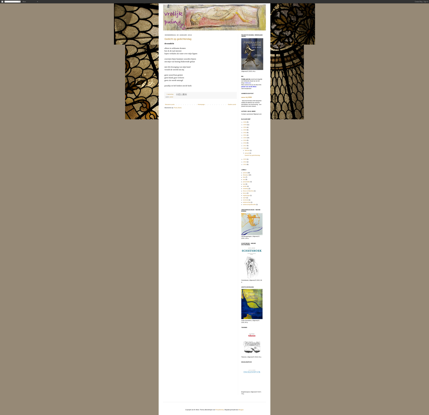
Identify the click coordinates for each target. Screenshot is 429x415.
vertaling (245, 188)
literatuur (245, 175)
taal (244, 184)
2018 (245, 143)
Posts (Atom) (178, 108)
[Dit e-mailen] (177, 94)
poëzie (171, 97)
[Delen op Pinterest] (186, 94)
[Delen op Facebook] (184, 94)
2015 (245, 159)
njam (244, 198)
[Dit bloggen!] (179, 94)
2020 (245, 138)
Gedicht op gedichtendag (177, 39)
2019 (245, 140)
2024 (245, 127)
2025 (245, 124)
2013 (245, 164)
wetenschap (246, 202)
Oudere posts (232, 104)
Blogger (241, 410)
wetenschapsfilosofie (249, 204)
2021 (245, 135)
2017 (245, 145)
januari (247, 153)
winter (245, 186)
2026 (245, 122)
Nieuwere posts (170, 104)
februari (247, 150)
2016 (245, 148)
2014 (245, 162)
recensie (245, 200)
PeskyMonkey (220, 410)
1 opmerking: (170, 94)
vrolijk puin (247, 83)
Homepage (201, 104)
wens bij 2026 (246, 97)
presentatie (246, 182)
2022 (245, 132)
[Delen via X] (181, 94)
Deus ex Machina (248, 191)
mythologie (246, 195)
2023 (245, 130)
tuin (244, 179)
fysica (244, 193)
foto (244, 177)
